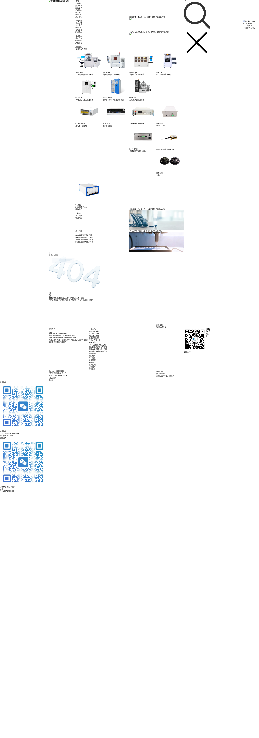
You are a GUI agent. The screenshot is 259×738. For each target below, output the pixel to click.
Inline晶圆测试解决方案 (97, 345)
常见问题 (92, 360)
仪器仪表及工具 (94, 340)
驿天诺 (51, 380)
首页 (77, 1)
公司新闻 (92, 365)
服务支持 (78, 8)
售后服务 (92, 358)
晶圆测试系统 (94, 331)
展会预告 (92, 367)
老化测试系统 (94, 338)
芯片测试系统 (94, 334)
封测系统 (78, 47)
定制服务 (92, 356)
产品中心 (78, 3)
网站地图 (159, 371)
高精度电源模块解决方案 (98, 349)
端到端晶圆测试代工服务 (98, 347)
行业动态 (92, 369)
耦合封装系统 (94, 336)
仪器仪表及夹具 (81, 49)
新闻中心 (78, 10)
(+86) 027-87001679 (7, 491)
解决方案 (78, 6)
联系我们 (78, 15)
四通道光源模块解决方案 (98, 351)
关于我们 (78, 12)
